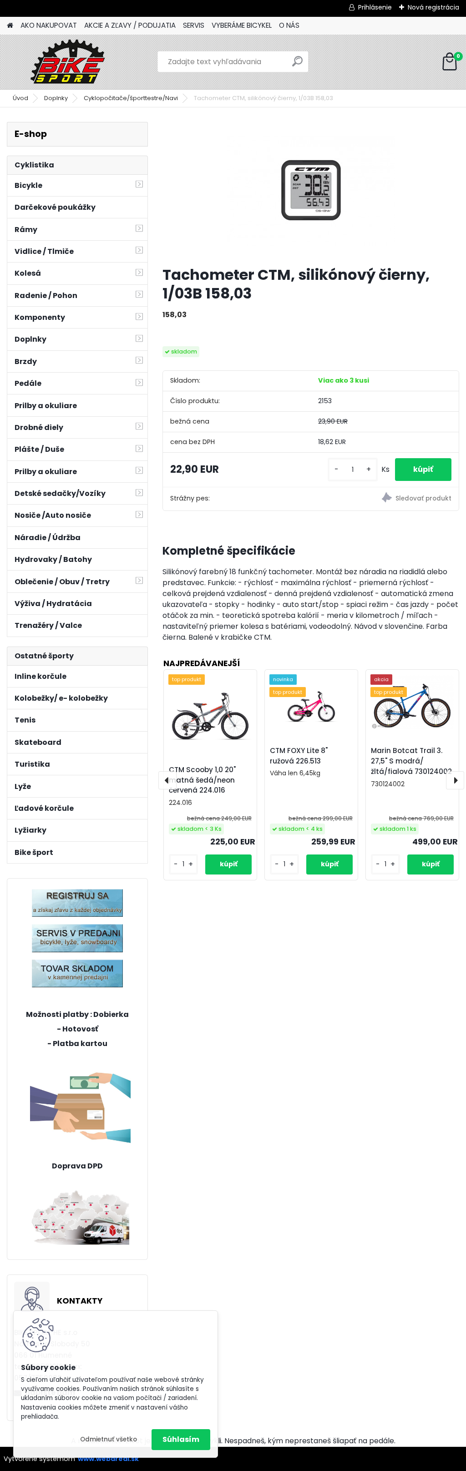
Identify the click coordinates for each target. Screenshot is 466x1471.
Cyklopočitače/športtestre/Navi (131, 98)
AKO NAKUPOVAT (48, 25)
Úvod (20, 98)
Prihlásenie (375, 7)
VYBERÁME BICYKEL (242, 25)
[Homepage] (10, 26)
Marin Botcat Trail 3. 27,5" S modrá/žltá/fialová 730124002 (411, 761)
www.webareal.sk (108, 1458)
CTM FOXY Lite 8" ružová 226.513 (299, 756)
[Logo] (69, 62)
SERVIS (193, 25)
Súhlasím (180, 1439)
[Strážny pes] (384, 498)
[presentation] (167, 780)
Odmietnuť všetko (108, 1439)
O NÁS (289, 25)
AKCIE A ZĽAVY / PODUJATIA (130, 25)
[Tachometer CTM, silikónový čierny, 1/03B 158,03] (311, 190)
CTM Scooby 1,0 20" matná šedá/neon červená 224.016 (202, 780)
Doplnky (56, 98)
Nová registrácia (433, 7)
